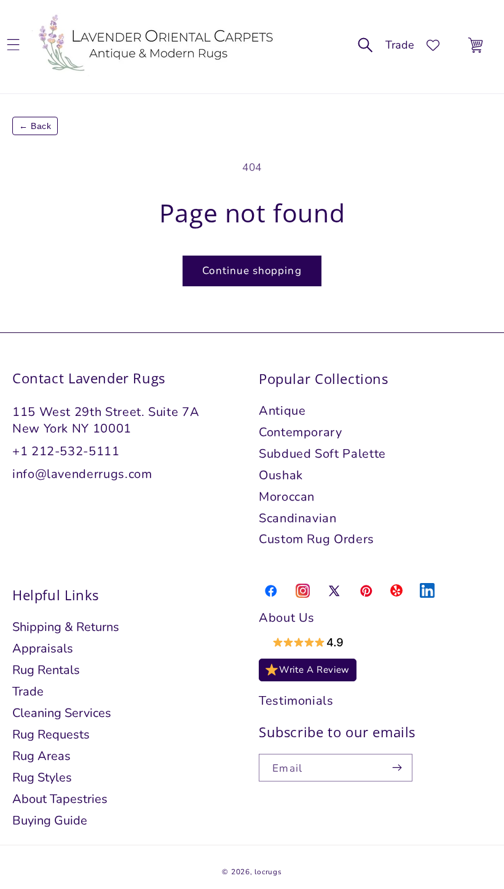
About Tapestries (60, 799)
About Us (287, 617)
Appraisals (42, 648)
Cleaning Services (61, 713)
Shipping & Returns (65, 627)
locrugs (268, 872)
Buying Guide (49, 820)
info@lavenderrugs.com (82, 474)
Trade (399, 44)
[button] (365, 45)
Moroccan (287, 496)
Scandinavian (298, 518)
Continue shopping (251, 271)
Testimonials (296, 700)
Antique (282, 410)
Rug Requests (51, 734)
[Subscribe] (397, 767)
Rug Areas (41, 756)
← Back (35, 126)
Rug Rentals (46, 670)
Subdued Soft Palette (322, 453)
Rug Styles (42, 777)
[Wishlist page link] (433, 45)
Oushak (281, 475)
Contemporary (300, 432)
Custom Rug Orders (316, 539)
